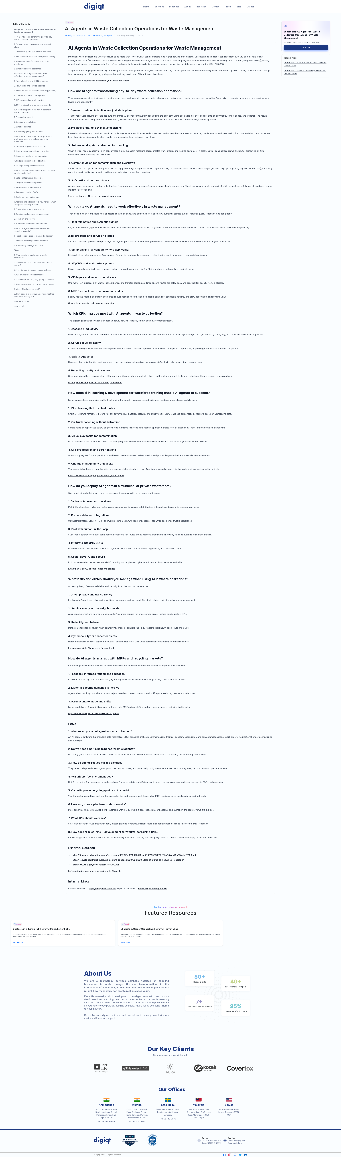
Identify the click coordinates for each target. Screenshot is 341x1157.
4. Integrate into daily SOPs (26, 192)
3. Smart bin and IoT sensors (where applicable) (35, 90)
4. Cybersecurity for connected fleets (30, 223)
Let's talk (306, 47)
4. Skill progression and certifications (30, 161)
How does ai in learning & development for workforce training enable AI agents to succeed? (33, 139)
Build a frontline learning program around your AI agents (96, 475)
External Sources (21, 301)
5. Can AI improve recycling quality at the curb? (34, 279)
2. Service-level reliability (25, 122)
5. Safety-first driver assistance (27, 69)
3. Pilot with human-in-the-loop (27, 187)
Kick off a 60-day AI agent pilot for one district (91, 568)
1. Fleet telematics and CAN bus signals (31, 81)
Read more (18, 942)
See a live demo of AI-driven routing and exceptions (94, 196)
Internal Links (19, 306)
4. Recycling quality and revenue (28, 131)
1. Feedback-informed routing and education (33, 236)
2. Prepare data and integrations (28, 183)
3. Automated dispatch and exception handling (34, 56)
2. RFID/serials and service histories (29, 86)
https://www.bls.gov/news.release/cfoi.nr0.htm (95, 864)
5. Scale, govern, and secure (27, 197)
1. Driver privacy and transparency (29, 209)
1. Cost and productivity (24, 117)
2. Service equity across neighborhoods (31, 214)
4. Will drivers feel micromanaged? (29, 275)
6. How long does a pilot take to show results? (34, 284)
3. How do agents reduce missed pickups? (33, 270)
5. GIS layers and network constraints (30, 100)
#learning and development (76, 35)
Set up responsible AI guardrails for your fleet (91, 648)
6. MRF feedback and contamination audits (33, 105)
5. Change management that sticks (29, 165)
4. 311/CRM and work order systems (29, 95)
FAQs (16, 250)
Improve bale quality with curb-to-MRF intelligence (93, 713)
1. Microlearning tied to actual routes (30, 146)
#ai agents (108, 35)
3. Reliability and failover (24, 219)
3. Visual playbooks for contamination (30, 156)
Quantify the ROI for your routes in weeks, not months (95, 382)
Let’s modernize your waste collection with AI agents (94, 871)
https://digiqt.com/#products (152, 888)
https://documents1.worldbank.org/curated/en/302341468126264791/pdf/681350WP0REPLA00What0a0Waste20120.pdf (134, 855)
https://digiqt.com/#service (102, 888)
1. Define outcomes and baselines (29, 178)
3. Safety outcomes (22, 127)
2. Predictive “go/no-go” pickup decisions (32, 52)
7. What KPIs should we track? (27, 289)
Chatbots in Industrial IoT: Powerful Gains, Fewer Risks (305, 64)
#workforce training (95, 35)
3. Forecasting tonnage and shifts (28, 245)
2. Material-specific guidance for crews (31, 241)
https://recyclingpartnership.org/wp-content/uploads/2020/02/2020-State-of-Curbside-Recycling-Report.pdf (128, 860)
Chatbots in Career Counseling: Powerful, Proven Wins (305, 72)
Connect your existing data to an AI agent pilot (91, 303)
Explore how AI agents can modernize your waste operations (98, 80)
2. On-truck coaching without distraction (31, 151)
